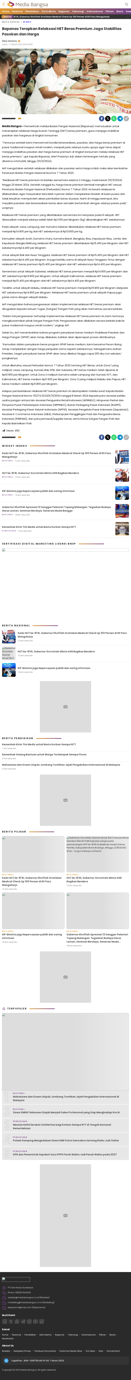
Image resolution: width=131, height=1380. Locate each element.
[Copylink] (126, 118)
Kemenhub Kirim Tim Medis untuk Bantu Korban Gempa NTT (39, 527)
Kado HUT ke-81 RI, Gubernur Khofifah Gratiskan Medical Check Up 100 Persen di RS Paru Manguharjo (56, 455)
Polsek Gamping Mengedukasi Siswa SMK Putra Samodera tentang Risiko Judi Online (66, 1140)
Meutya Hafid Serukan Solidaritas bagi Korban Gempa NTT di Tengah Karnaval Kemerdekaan (62, 1126)
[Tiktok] (41, 1321)
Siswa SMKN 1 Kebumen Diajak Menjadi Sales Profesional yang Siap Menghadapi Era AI (66, 1112)
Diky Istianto (9, 41)
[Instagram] (29, 1321)
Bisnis (27, 22)
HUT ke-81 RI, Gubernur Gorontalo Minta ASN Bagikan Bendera (40, 473)
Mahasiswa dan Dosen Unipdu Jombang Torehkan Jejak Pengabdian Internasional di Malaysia (61, 764)
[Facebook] (101, 118)
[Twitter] (108, 118)
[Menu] (3, 4)
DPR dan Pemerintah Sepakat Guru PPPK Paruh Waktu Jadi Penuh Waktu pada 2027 (65, 1154)
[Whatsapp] (17, 1321)
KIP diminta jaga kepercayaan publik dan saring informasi (38, 491)
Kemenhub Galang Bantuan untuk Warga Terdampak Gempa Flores (44, 754)
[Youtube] (35, 1321)
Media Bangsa (11, 22)
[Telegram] (120, 118)
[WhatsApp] (114, 118)
